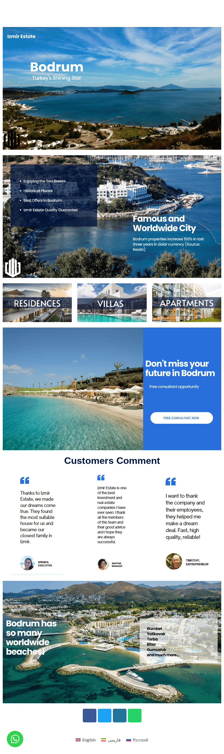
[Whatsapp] (135, 715)
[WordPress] (119, 715)
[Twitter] (104, 715)
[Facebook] (89, 715)
